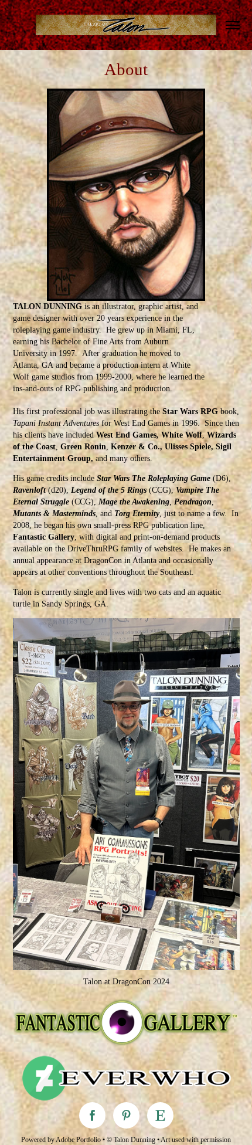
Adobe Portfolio (78, 1140)
